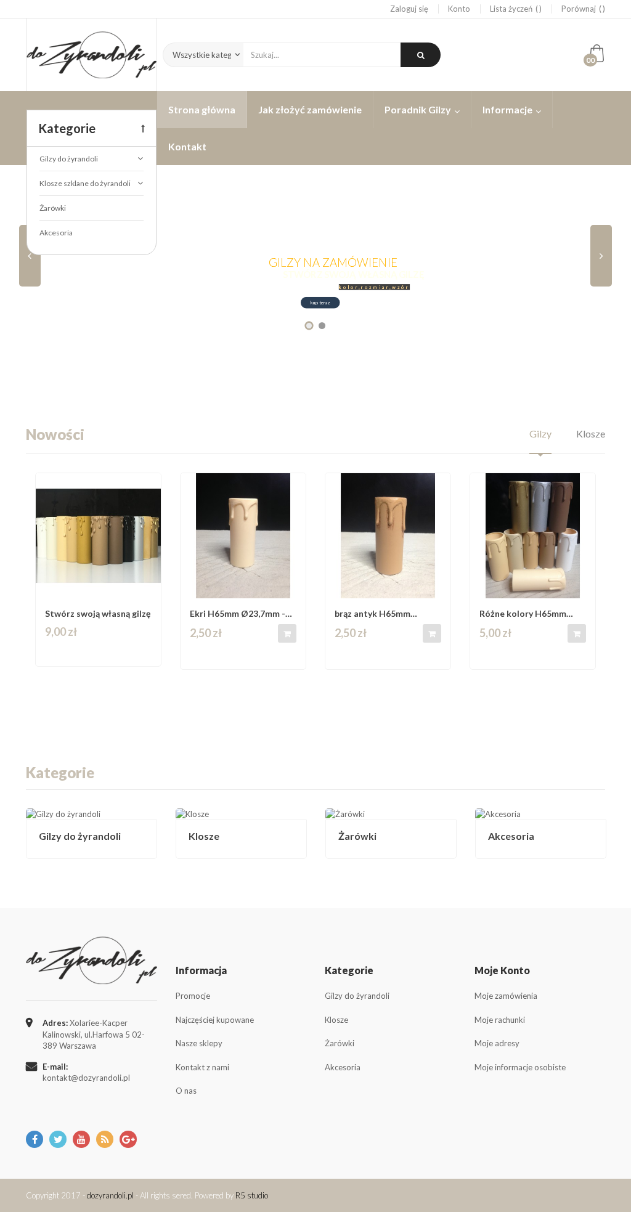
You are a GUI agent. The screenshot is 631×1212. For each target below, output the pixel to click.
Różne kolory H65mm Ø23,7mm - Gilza (522, 613)
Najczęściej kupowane (215, 1020)
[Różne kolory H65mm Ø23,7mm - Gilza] (532, 535)
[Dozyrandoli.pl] (91, 54)
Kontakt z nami (202, 1067)
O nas (186, 1091)
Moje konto (502, 970)
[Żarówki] (391, 814)
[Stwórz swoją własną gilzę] (98, 535)
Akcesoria (511, 836)
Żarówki (357, 836)
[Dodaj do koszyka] (287, 633)
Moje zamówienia (505, 996)
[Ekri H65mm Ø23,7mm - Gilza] (243, 535)
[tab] (540, 440)
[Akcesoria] (540, 814)
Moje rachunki (499, 1020)
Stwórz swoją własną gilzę (97, 613)
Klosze (204, 836)
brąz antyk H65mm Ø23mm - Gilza (372, 613)
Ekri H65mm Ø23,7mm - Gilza (237, 613)
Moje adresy (496, 1043)
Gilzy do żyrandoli (80, 836)
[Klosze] (241, 814)
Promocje (193, 996)
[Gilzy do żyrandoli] (91, 814)
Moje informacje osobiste (520, 1067)
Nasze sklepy (199, 1043)
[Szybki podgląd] (148, 488)
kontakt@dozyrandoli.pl (86, 1078)
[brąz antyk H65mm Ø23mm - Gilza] (387, 535)
